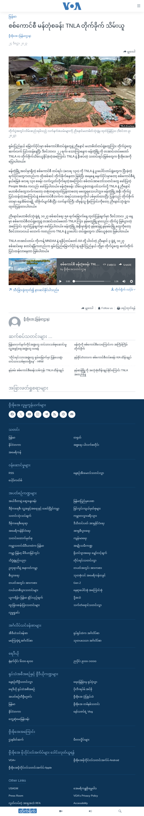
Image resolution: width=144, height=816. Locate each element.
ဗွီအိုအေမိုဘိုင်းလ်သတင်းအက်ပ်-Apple (30, 767)
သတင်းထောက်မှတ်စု (20, 538)
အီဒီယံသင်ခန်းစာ (18, 633)
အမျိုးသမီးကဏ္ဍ (83, 545)
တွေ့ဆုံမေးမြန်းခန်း (19, 718)
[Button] (129, 51)
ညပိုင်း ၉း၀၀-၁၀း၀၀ (85, 661)
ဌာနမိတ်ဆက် (16, 739)
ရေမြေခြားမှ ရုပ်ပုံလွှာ (85, 681)
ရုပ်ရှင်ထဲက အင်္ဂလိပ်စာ (86, 633)
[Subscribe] (71, 414)
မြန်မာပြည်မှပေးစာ (84, 500)
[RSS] (54, 414)
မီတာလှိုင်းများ (81, 739)
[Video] (60, 811)
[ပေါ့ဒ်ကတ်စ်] (63, 414)
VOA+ (12, 760)
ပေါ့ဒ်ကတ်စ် (15, 480)
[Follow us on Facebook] (12, 414)
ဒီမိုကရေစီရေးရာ (18, 523)
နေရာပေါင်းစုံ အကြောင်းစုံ (88, 590)
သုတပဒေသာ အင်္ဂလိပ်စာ (87, 640)
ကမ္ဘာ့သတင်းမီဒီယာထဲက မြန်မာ (26, 545)
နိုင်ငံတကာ (15, 444)
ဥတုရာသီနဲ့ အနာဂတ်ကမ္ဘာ (23, 567)
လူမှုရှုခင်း (14, 612)
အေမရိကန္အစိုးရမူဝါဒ (85, 788)
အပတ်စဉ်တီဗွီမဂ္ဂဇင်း (20, 696)
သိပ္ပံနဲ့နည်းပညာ (17, 560)
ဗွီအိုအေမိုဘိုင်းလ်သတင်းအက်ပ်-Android (96, 760)
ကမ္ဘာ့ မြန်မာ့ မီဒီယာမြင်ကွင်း (24, 552)
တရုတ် (77, 437)
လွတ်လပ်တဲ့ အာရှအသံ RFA (24, 803)
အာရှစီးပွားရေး (82, 530)
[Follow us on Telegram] (46, 414)
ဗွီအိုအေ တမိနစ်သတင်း (87, 704)
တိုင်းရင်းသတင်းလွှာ (85, 560)
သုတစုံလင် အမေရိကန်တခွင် (90, 575)
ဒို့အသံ (77, 597)
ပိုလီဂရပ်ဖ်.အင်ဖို (83, 689)
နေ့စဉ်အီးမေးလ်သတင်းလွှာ (89, 472)
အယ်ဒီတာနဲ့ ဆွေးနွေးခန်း (23, 500)
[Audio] (90, 811)
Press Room (16, 795)
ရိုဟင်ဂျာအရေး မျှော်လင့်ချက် (90, 552)
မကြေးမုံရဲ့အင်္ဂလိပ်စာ (21, 640)
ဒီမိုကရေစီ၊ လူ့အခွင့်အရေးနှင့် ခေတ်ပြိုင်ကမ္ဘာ (34, 508)
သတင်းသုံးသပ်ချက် (20, 515)
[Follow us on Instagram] (37, 414)
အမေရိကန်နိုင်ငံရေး (20, 530)
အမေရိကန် (15, 452)
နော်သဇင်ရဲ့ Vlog (83, 711)
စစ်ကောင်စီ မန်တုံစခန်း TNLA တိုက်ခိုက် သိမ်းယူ (91, 264)
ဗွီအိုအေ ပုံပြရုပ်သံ (84, 696)
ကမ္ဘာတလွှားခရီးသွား (85, 515)
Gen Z (77, 582)
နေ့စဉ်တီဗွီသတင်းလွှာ (21, 681)
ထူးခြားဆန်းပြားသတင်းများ (24, 605)
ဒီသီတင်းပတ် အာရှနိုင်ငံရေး (89, 523)
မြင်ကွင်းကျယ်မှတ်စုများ (87, 508)
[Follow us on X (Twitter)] (20, 414)
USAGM (13, 788)
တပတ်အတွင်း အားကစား (23, 582)
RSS (11, 472)
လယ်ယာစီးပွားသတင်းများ (23, 590)
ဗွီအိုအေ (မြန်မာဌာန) (20, 35)
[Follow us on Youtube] (29, 414)
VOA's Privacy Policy (86, 795)
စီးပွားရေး (14, 575)
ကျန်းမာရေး (80, 538)
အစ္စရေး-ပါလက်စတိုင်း (86, 444)
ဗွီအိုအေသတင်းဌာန (75, 269)
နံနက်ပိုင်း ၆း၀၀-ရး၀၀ (21, 661)
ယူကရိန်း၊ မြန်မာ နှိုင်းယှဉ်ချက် (26, 597)
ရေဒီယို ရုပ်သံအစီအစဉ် (22, 689)
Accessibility (81, 803)
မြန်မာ (12, 16)
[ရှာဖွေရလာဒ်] (120, 811)
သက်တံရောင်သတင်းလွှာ (88, 605)
